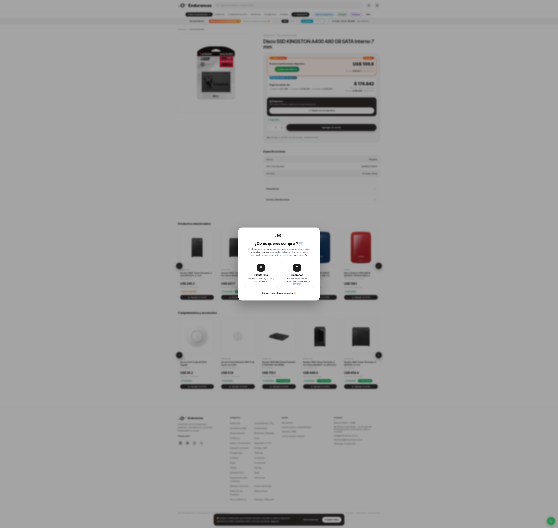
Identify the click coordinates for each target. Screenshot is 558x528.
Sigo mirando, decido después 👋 (279, 293)
